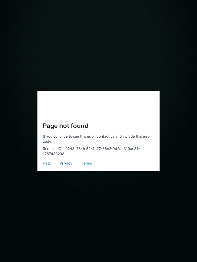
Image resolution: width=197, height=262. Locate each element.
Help (47, 163)
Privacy (66, 163)
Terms (87, 163)
